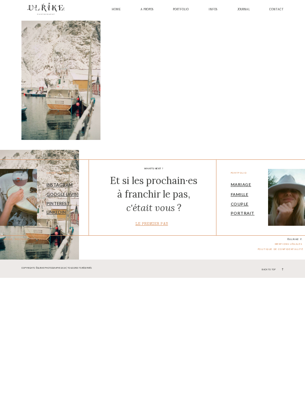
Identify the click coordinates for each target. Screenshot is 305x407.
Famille (240, 194)
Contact (276, 9)
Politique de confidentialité (280, 249)
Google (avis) (62, 194)
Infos (212, 9)
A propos (147, 9)
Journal (243, 9)
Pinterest (58, 203)
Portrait (243, 213)
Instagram (59, 184)
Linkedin (56, 212)
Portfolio (181, 9)
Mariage (241, 184)
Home (116, 9)
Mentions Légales (288, 244)
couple (240, 204)
